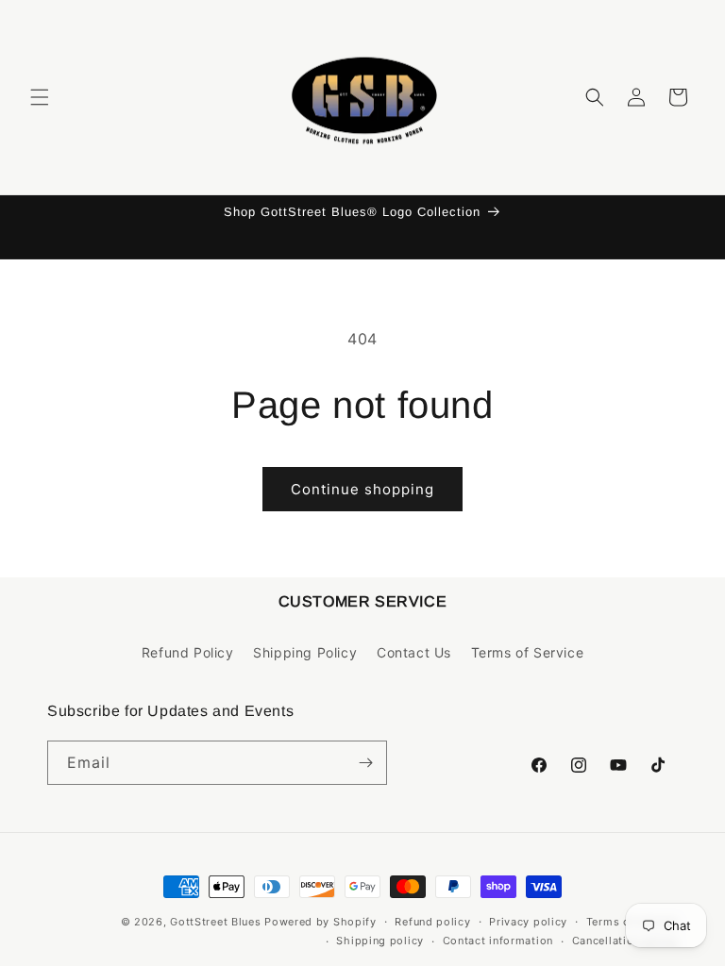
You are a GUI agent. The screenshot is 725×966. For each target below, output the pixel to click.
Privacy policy (528, 921)
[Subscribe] (365, 763)
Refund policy (432, 921)
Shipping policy (380, 940)
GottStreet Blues (215, 921)
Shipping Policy (305, 652)
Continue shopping (362, 489)
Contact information (498, 940)
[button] (39, 97)
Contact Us (414, 652)
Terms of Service (527, 652)
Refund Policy (188, 652)
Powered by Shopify (320, 921)
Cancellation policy (625, 940)
